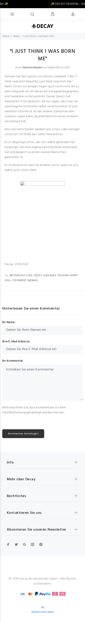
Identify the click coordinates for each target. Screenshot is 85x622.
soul (8, 280)
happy (74, 275)
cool (29, 275)
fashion (63, 275)
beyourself (17, 275)
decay (38, 275)
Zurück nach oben (42, 612)
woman (32, 280)
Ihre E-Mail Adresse (16, 341)
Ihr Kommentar (12, 361)
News (16, 36)
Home (5, 36)
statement (19, 280)
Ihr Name (8, 322)
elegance (50, 275)
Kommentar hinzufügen (23, 434)
